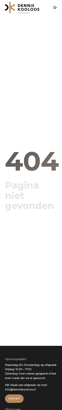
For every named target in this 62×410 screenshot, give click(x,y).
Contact (14, 398)
